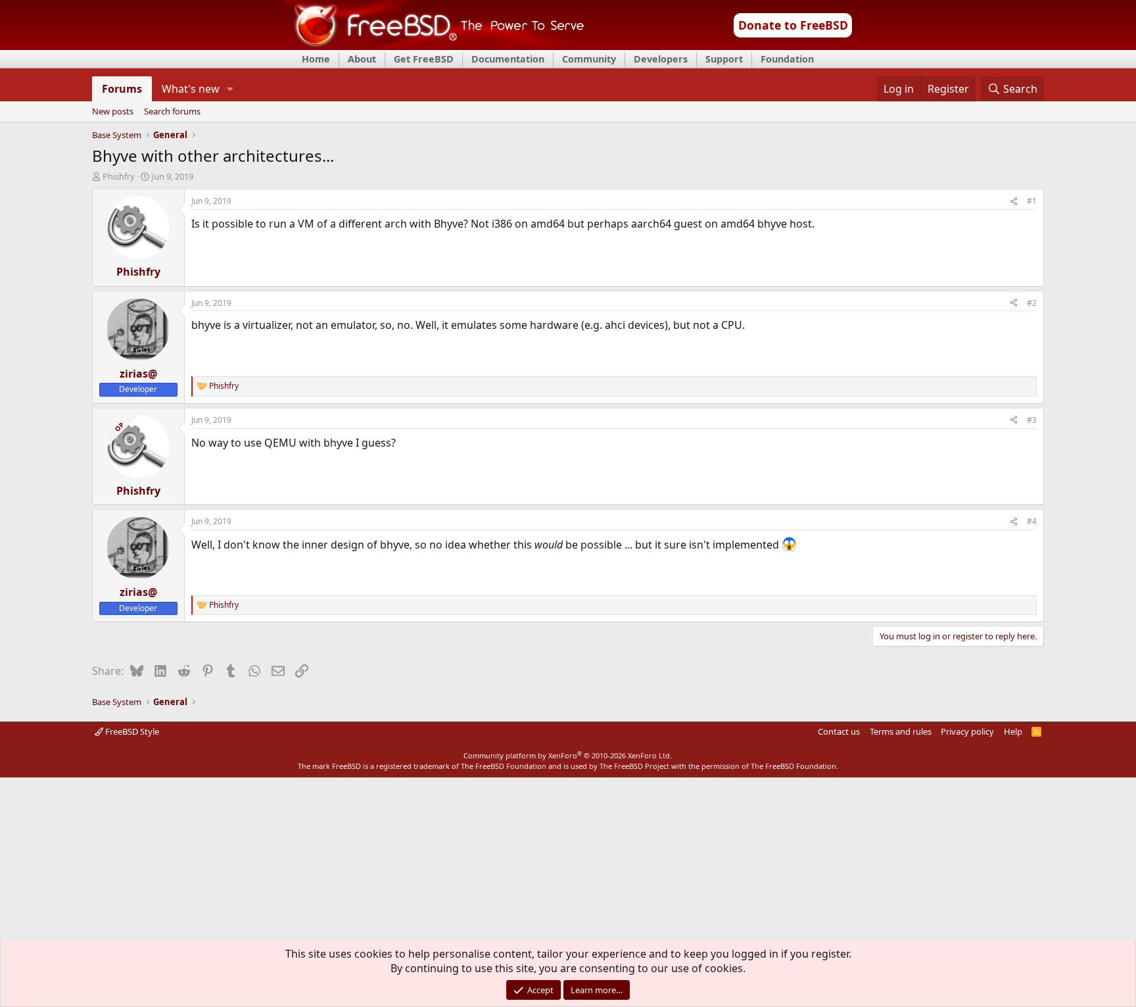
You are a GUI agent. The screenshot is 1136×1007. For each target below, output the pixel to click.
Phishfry (119, 176)
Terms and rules (901, 731)
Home (316, 59)
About (362, 59)
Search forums (172, 112)
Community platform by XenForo (567, 755)
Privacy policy (967, 731)
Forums (122, 89)
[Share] (1013, 201)
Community (589, 59)
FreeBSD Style (131, 731)
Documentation (507, 59)
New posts (112, 112)
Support (724, 59)
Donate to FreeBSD (793, 25)
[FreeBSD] (434, 45)
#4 (1032, 521)
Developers (661, 59)
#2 (1032, 302)
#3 (1032, 420)
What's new (191, 89)
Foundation (787, 59)
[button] (229, 88)
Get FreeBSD (424, 59)
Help (1013, 731)
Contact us (839, 731)
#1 (1032, 201)
